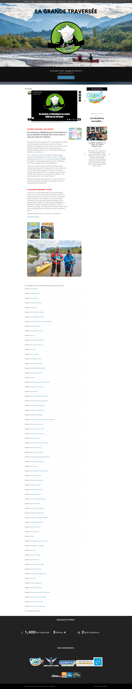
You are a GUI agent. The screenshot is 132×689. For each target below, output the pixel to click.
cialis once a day (34, 298)
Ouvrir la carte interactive (66, 77)
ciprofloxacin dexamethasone (37, 405)
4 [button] (95, 113)
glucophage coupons (35, 494)
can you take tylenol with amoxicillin (39, 471)
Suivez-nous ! (62, 1)
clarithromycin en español (36, 508)
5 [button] (96, 113)
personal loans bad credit (36, 601)
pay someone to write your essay (38, 541)
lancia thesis (33, 550)
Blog (97, 140)
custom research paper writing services (40, 592)
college (32, 536)
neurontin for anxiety (35, 447)
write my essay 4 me (35, 527)
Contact (79, 1)
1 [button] (91, 113)
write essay (33, 578)
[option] (97, 97)
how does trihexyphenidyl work (38, 499)
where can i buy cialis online (37, 429)
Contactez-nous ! (33, 217)
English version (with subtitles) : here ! (70, 121)
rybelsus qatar (33, 391)
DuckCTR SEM (33, 288)
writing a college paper (36, 583)
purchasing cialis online (36, 373)
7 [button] (99, 113)
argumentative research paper (38, 597)
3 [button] (93, 113)
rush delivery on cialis (35, 359)
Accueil (26, 1)
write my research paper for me (38, 573)
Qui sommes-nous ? (51, 1)
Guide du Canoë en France (54, 157)
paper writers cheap (35, 555)
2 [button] (92, 113)
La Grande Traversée (66, 11)
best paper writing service (36, 522)
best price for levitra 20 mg (37, 433)
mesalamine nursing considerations (39, 517)
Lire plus (99, 165)
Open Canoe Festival (45, 159)
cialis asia (32, 335)
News (32, 1)
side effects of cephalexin (36, 415)
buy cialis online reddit (35, 302)
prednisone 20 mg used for (37, 480)
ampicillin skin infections (36, 489)
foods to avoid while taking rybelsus (39, 396)
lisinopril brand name (35, 475)
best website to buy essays (37, 545)
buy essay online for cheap (37, 564)
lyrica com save (34, 466)
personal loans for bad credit (37, 606)
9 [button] (102, 113)
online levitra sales (35, 438)
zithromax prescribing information (39, 401)
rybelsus (32, 377)
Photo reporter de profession (36, 155)
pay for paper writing (35, 569)
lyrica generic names (35, 485)
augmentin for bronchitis (36, 452)
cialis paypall (33, 307)
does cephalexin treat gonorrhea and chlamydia (42, 419)
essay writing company (36, 587)
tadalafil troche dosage (36, 363)
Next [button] (109, 102)
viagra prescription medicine (37, 312)
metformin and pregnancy (36, 461)
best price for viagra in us (36, 345)
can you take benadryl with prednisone (40, 457)
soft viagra (33, 349)
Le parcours (40, 1)
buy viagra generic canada (36, 317)
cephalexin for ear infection (37, 410)
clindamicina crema (35, 293)
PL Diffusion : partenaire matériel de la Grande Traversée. (97, 98)
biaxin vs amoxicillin (35, 503)
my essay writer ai (34, 559)
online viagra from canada (36, 340)
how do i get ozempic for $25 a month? (40, 382)
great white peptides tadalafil (37, 368)
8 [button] (100, 113)
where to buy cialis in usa (36, 424)
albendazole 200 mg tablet (37, 513)
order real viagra (34, 354)
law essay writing (34, 531)
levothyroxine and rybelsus (37, 387)
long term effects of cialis (36, 331)
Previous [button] (85, 102)
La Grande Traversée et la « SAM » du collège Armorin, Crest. (97, 135)
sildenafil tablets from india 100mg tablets (41, 321)
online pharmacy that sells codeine (39, 443)
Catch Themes (104, 686)
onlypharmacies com (35, 326)
